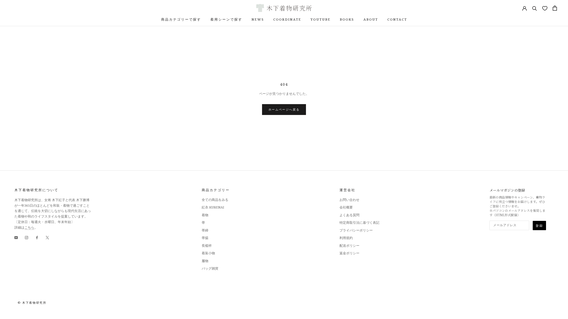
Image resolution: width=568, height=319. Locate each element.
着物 (205, 215)
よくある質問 (349, 215)
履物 (205, 261)
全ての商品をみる (215, 199)
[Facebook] (37, 237)
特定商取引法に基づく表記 (359, 222)
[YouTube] (16, 237)
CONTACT (397, 19)
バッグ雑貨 (210, 268)
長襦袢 (207, 245)
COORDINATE (287, 19)
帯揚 (205, 237)
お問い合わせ (349, 199)
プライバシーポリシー (356, 230)
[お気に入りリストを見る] (544, 8)
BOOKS (347, 19)
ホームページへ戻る (284, 109)
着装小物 (208, 253)
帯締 (205, 230)
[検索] (534, 8)
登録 (539, 225)
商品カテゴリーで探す (181, 19)
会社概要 (346, 207)
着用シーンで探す (226, 19)
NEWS (258, 19)
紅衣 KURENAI (213, 207)
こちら (29, 227)
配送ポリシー (349, 245)
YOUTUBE (321, 19)
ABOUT (370, 19)
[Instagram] (26, 237)
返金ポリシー (349, 253)
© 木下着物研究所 (32, 303)
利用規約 (346, 237)
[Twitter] (47, 237)
